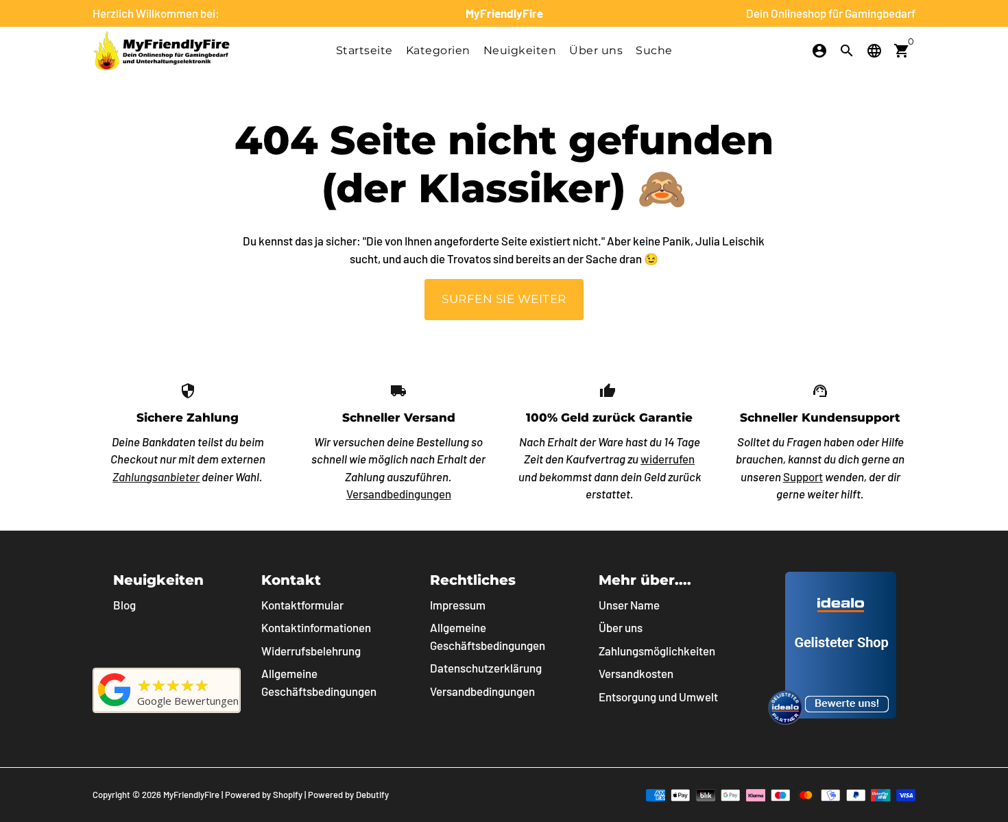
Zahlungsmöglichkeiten (657, 650)
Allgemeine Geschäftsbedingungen (318, 682)
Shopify (287, 794)
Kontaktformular (302, 605)
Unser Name (629, 605)
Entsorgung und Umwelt (658, 696)
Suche (654, 50)
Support (803, 476)
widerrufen (667, 459)
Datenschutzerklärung (486, 668)
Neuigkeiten (520, 50)
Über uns (596, 50)
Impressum (457, 605)
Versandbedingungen (398, 493)
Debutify (372, 794)
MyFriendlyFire (191, 794)
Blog (124, 605)
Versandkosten (636, 673)
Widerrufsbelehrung (311, 650)
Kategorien (438, 50)
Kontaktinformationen (316, 627)
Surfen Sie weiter (504, 299)
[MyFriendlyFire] (114, 705)
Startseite (364, 50)
